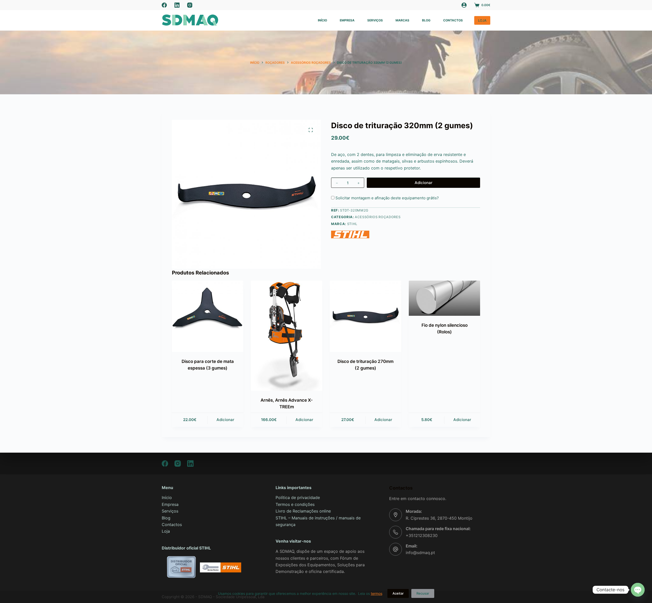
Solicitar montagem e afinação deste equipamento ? (386, 197)
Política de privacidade (298, 497)
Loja (166, 531)
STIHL (352, 224)
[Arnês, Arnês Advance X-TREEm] (286, 336)
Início (322, 20)
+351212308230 (422, 535)
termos (376, 593)
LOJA (482, 20)
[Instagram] (189, 5)
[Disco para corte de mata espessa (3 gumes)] (207, 316)
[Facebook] (164, 5)
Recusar (422, 593)
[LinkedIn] (177, 5)
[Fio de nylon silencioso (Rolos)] (444, 298)
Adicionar (423, 182)
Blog (426, 20)
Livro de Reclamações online (303, 511)
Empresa (347, 20)
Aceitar (398, 593)
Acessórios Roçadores (377, 217)
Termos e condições (295, 504)
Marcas (402, 20)
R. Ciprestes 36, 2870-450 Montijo (439, 518)
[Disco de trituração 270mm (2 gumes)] (365, 316)
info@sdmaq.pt (420, 552)
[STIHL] (350, 234)
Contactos (453, 20)
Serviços (375, 20)
